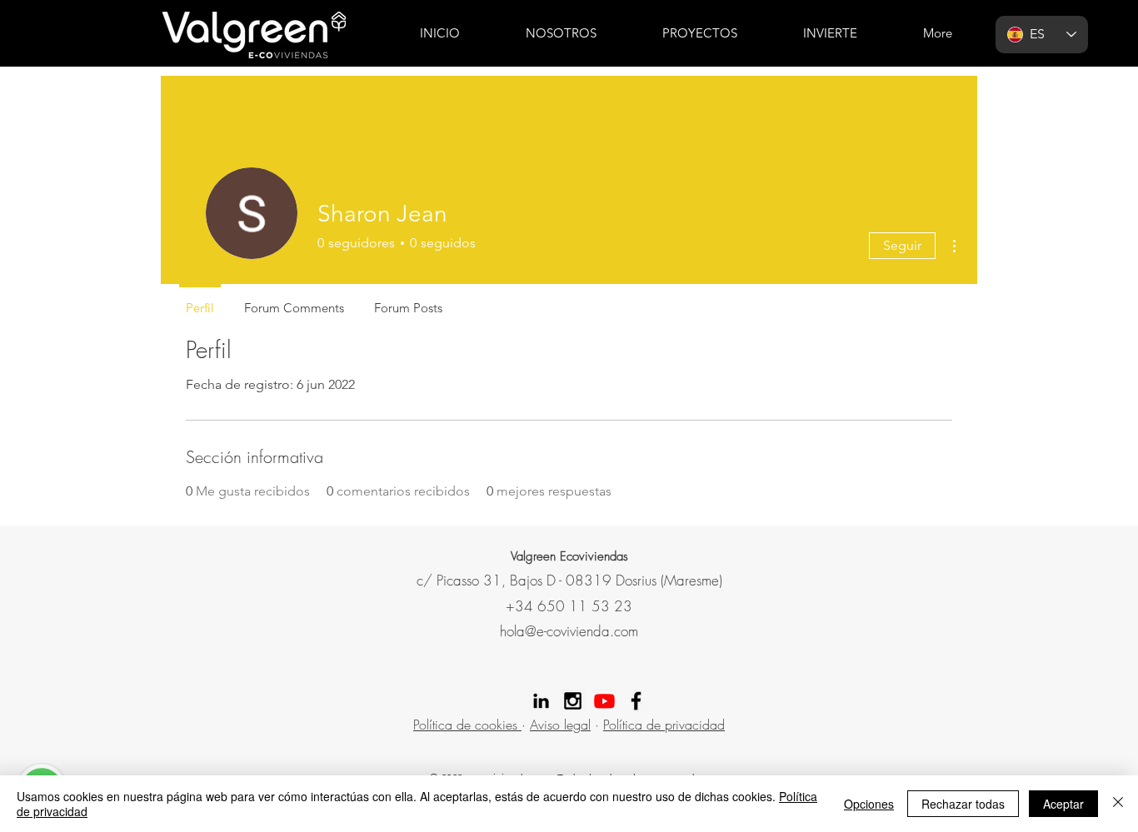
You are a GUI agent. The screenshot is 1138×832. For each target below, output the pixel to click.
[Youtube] (604, 701)
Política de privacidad (664, 724)
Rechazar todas (963, 803)
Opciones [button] (869, 803)
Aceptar (1063, 803)
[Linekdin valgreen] (541, 701)
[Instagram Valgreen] (573, 701)
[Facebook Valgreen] (636, 701)
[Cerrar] (1118, 804)
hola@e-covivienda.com (569, 630)
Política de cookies (467, 724)
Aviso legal (560, 724)
